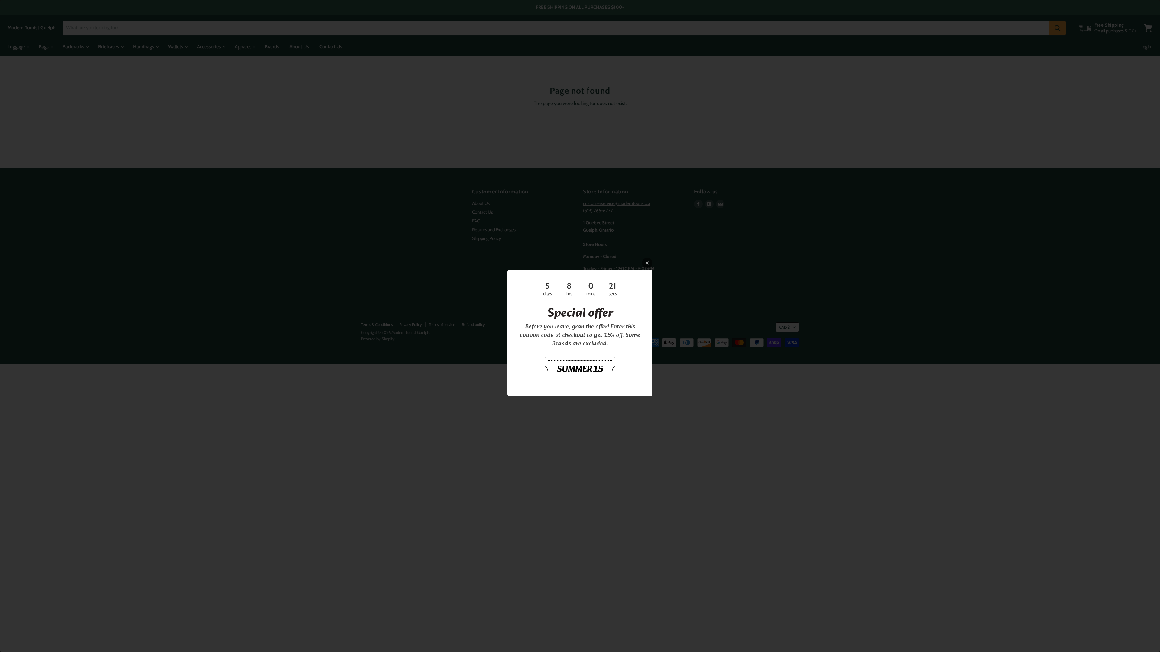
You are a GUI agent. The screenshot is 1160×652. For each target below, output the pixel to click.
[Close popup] (647, 263)
